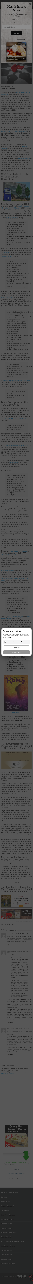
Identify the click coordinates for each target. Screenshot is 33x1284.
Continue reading (17, 652)
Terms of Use (6, 635)
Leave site (17, 647)
